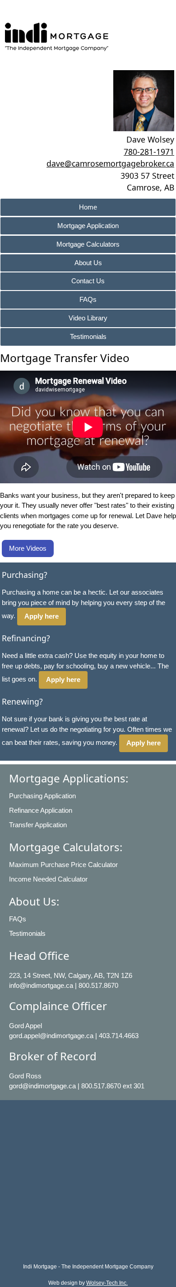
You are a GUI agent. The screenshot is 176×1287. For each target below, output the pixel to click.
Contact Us (88, 281)
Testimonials (88, 336)
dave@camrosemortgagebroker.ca (110, 163)
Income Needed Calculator (48, 879)
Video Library (88, 318)
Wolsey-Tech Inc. (107, 1283)
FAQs (88, 299)
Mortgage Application (88, 225)
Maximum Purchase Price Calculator (63, 864)
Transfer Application (38, 825)
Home (88, 207)
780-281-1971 (149, 151)
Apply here (41, 616)
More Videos (27, 548)
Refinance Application (40, 810)
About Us (88, 263)
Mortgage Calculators (88, 244)
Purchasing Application (42, 796)
